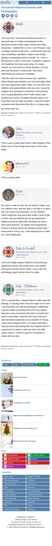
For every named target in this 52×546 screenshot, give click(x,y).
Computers (31, 480)
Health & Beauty (9, 495)
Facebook (34, 459)
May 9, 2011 (42, 365)
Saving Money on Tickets (22, 403)
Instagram (10, 466)
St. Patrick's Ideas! (36, 455)
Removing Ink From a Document (24, 441)
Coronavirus (32, 484)
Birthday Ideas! (11, 455)
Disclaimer (15, 522)
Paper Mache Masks (20, 377)
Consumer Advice (10, 484)
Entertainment (9, 491)
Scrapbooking (29, 365)
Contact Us (37, 522)
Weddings (31, 509)
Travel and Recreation (11, 509)
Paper (16, 365)
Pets (5, 506)
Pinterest (10, 463)
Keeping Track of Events (21, 390)
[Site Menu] (27, 2)
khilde (7, 109)
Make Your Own (33, 498)
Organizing (7, 502)
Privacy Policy (26, 522)
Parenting (31, 502)
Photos (30, 506)
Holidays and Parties (35, 495)
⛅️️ (43, 525)
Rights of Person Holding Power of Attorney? (28, 415)
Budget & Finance (34, 476)
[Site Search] (43, 2)
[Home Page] (9, 1)
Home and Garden (10, 498)
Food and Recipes (34, 491)
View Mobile (32, 519)
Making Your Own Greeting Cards (25, 428)
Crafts (6, 365)
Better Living (8, 476)
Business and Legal (11, 480)
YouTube (33, 463)
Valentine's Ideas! (11, 459)
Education (31, 487)
